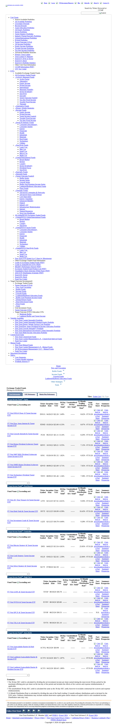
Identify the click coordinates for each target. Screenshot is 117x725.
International (24, 87)
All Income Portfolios (23, 44)
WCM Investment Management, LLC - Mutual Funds (34, 349)
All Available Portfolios (23, 22)
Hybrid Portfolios (21, 40)
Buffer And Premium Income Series (32, 184)
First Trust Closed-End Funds (25, 337)
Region (22, 162)
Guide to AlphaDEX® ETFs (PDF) (28, 265)
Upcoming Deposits (22, 24)
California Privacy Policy (81, 718)
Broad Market (25, 160)
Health (22, 133)
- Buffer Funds (20, 289)
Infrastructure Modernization (30, 207)
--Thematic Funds (21, 190)
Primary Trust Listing (22, 55)
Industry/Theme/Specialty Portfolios (28, 36)
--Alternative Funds (22, 106)
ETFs (12, 71)
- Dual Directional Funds (24, 302)
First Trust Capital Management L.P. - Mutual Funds (34, 347)
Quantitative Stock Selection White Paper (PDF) (32, 271)
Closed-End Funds (17, 335)
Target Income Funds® (28, 116)
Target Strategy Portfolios (24, 34)
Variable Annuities (17, 318)
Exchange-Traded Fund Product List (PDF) (30, 269)
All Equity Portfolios (22, 30)
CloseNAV (56, 405)
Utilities (22, 143)
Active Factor (24, 79)
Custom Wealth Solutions (24, 359)
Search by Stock (21, 61)
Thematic (23, 104)
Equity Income (25, 83)
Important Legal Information (22, 718)
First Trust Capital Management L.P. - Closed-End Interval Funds (38, 339)
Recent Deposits (21, 26)
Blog (79, 3)
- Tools (17, 306)
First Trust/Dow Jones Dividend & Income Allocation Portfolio (37, 326)
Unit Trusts (14, 17)
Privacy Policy (40, 718)
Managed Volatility (26, 90)
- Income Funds (20, 291)
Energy (22, 129)
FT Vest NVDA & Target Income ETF (21, 602)
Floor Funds (24, 188)
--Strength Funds (21, 174)
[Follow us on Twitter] (24, 712)
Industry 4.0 (24, 205)
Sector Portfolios (21, 32)
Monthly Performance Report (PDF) (28, 267)
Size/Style (23, 94)
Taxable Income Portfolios (24, 48)
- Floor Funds (20, 304)
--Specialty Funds (21, 172)
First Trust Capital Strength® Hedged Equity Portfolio (34, 322)
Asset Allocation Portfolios (24, 28)
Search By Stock (21, 277)
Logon (53, 3)
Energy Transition (26, 199)
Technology (24, 141)
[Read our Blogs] (39, 712)
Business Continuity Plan (101, 718)
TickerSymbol (43, 405)
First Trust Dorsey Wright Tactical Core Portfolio (32, 324)
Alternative (24, 81)
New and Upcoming (58, 368)
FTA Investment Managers (66, 3)
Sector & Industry (26, 92)
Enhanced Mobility (26, 201)
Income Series (25, 180)
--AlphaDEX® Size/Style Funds (26, 248)
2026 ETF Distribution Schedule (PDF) (29, 273)
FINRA (55, 715)
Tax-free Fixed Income (28, 100)
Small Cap (23, 151)
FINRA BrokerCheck (58, 720)
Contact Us (106, 3)
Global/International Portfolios (26, 38)
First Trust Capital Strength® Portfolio (29, 320)
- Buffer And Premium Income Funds (28, 298)
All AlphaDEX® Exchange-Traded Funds (30, 215)
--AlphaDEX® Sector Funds (25, 228)
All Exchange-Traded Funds (25, 75)
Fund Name (12, 405)
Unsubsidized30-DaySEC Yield (72, 404)
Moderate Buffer (26, 314)
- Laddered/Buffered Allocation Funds (29, 296)
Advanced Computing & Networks (32, 193)
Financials (23, 131)
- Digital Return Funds (23, 300)
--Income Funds (20, 110)
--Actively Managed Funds (24, 77)
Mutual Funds (15, 343)
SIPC (47, 715)
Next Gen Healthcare (27, 213)
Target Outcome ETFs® (23, 285)
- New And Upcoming (23, 287)
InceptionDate (49, 405)
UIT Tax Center (21, 69)
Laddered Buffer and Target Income (32, 316)
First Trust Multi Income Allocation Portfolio (31, 333)
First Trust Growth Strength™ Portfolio (29, 328)
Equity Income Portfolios (24, 46)
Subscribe (87, 3)
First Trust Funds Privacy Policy (58, 718)
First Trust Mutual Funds (24, 345)
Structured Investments (18, 353)
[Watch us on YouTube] (34, 712)
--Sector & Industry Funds (24, 122)
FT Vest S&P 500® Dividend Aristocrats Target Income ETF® (22, 455)
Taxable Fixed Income (28, 102)
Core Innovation (25, 197)
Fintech (22, 203)
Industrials (23, 135)
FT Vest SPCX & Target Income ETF (21, 612)
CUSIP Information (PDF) (24, 67)
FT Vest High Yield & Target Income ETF (22, 511)
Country (22, 164)
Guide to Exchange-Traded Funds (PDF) (29, 263)
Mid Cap (23, 149)
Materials (23, 137)
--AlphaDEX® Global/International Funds (30, 217)
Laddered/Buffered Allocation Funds (33, 186)
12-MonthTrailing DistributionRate (81, 404)
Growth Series (25, 182)
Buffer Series (24, 178)
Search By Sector (21, 275)
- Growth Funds (21, 293)
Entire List (97, 396)
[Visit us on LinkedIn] (29, 712)
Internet (22, 209)
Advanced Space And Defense (31, 195)
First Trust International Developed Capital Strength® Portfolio (37, 331)
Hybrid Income (25, 85)
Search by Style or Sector (24, 59)
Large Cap (24, 147)
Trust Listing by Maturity (24, 57)
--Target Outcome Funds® (24, 176)
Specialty (23, 96)
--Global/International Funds (25, 158)
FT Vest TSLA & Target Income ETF (21, 623)
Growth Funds (58, 376)
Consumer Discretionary (29, 125)
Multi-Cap (23, 155)
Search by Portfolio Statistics (25, 63)
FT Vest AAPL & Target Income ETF (21, 592)
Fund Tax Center (21, 279)
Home (45, 3)
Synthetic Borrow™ (22, 361)
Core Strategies (20, 357)
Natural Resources (26, 211)
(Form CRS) (63, 715)
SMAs (12, 355)
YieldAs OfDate (90, 405)
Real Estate (24, 139)
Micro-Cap (23, 153)
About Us (96, 3)
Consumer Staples (26, 127)
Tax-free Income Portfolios (24, 50)
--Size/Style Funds (21, 145)
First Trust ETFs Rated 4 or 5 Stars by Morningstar (33, 258)
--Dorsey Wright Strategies (24, 108)
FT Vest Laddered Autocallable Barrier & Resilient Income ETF (22, 668)
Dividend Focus (25, 168)
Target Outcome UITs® (23, 42)
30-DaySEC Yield (63, 404)
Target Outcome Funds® (28, 98)
